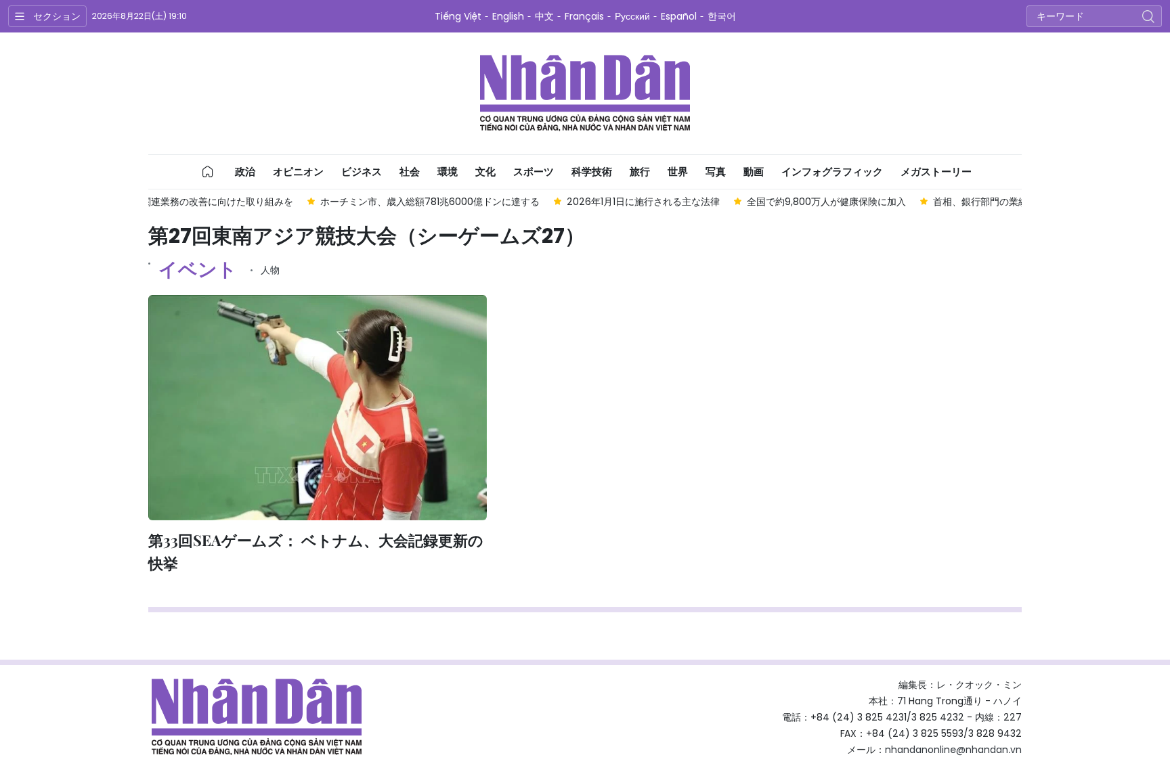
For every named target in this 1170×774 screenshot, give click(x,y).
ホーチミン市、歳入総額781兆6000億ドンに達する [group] (350, 201)
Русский (632, 16)
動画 (753, 171)
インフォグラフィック (832, 171)
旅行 (640, 171)
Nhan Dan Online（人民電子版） (585, 93)
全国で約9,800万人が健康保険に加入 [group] (747, 201)
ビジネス (361, 171)
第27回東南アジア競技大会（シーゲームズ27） (366, 236)
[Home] (208, 172)
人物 (270, 270)
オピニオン (298, 171)
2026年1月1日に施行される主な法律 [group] (564, 201)
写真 (716, 171)
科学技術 (591, 171)
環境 (447, 171)
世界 (678, 171)
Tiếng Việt (458, 16)
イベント (197, 269)
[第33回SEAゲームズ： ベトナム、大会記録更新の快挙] (317, 407)
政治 (245, 171)
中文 (544, 16)
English (508, 16)
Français (584, 16)
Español (679, 16)
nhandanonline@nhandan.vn (953, 749)
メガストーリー (936, 171)
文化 (485, 171)
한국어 (722, 16)
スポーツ (533, 171)
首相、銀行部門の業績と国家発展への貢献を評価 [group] (958, 201)
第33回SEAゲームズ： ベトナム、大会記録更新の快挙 (315, 551)
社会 (409, 171)
